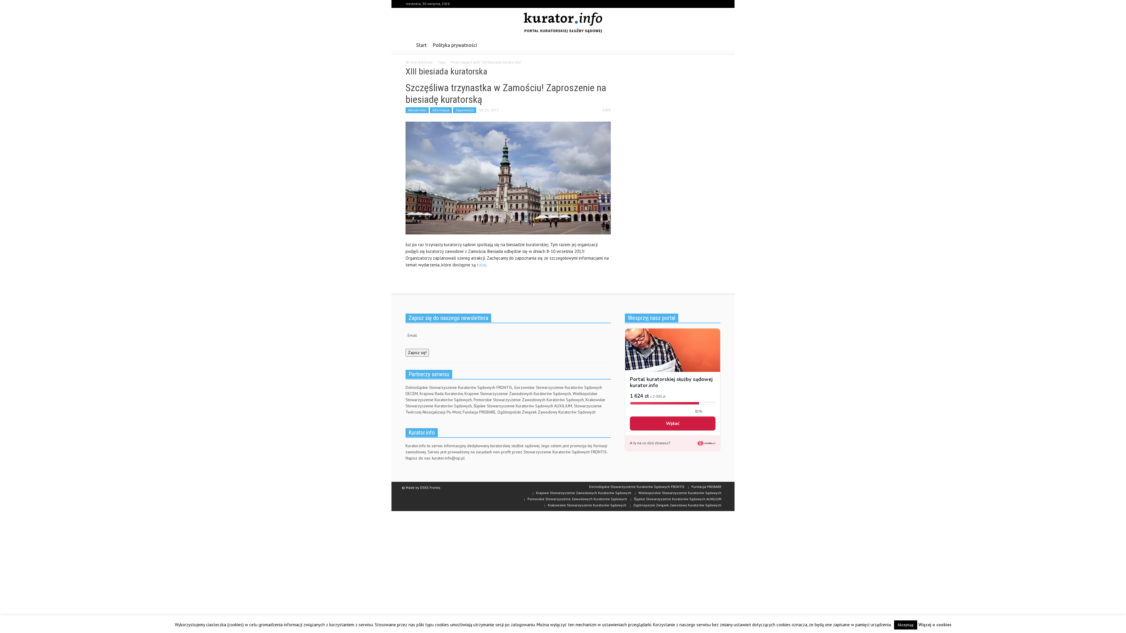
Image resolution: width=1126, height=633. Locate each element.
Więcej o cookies (935, 624)
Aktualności (417, 110)
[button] (714, 45)
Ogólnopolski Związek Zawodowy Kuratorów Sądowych (677, 505)
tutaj (481, 265)
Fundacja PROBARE (706, 486)
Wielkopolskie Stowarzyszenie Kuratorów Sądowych (679, 493)
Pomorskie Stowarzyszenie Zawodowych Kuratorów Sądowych (577, 499)
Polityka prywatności (455, 45)
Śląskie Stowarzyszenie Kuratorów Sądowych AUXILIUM (677, 499)
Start (421, 45)
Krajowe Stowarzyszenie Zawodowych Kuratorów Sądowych (583, 493)
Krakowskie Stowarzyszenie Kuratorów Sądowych (587, 505)
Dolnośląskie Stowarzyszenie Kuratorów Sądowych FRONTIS (636, 486)
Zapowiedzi (464, 110)
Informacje (441, 110)
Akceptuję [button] (906, 624)
